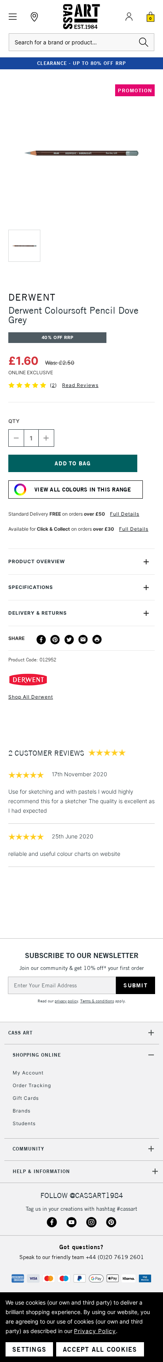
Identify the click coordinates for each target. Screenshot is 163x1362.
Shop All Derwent (30, 696)
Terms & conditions (97, 1001)
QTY (13, 421)
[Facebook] (41, 639)
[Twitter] (69, 639)
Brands (21, 1111)
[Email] (83, 639)
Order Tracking (32, 1085)
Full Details (124, 513)
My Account (28, 1073)
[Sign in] (129, 16)
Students (24, 1123)
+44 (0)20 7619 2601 (115, 1257)
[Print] (97, 639)
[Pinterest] (55, 639)
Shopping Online (37, 1055)
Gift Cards (26, 1098)
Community (28, 1149)
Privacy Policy (95, 1331)
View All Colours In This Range (82, 489)
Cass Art (20, 1033)
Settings (29, 1349)
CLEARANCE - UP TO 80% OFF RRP (81, 63)
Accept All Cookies (100, 1349)
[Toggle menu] (13, 17)
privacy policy (66, 1001)
